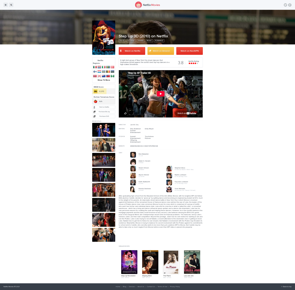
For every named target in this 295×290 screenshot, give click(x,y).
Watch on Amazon (161, 51)
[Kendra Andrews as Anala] (149, 192)
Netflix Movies (8, 286)
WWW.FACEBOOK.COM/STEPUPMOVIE (144, 146)
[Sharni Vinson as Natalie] (149, 171)
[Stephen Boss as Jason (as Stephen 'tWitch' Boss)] (185, 171)
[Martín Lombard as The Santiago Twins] (185, 178)
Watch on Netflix (132, 51)
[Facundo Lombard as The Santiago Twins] (185, 185)
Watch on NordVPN (190, 51)
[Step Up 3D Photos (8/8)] (103, 235)
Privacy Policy (175, 286)
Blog (124, 286)
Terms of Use (162, 286)
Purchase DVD (104, 116)
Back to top (287, 286)
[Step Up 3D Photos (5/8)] (103, 190)
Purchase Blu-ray (104, 112)
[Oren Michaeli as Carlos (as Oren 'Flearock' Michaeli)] (185, 192)
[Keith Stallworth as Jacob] (149, 185)
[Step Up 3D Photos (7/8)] (103, 220)
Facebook (290, 5)
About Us (140, 286)
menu (5, 5)
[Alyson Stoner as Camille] (149, 178)
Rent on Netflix (104, 107)
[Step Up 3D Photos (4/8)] (103, 175)
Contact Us (151, 286)
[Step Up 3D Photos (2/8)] (103, 145)
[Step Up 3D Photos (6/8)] (103, 205)
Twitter (285, 5)
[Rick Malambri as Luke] (149, 157)
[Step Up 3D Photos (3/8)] (103, 160)
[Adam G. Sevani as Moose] (149, 164)
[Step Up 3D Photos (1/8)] (103, 130)
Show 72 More (104, 80)
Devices (132, 286)
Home (118, 286)
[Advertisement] (185, 138)
